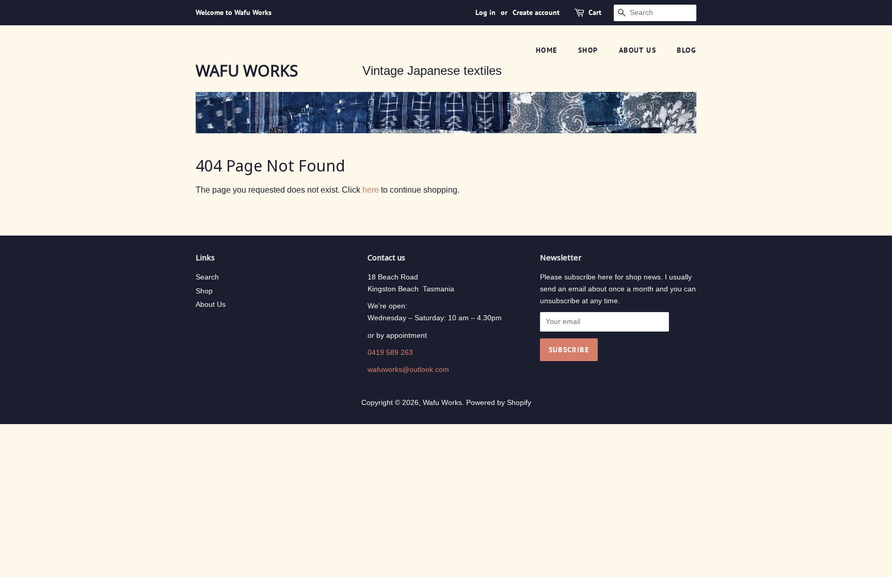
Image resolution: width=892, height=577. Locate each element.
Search (207, 277)
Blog (686, 50)
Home (547, 50)
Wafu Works (247, 70)
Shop (588, 50)
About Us (211, 304)
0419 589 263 (390, 352)
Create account (536, 12)
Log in (485, 12)
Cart (594, 12)
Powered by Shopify (498, 403)
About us (637, 50)
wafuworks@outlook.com (408, 369)
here (370, 189)
